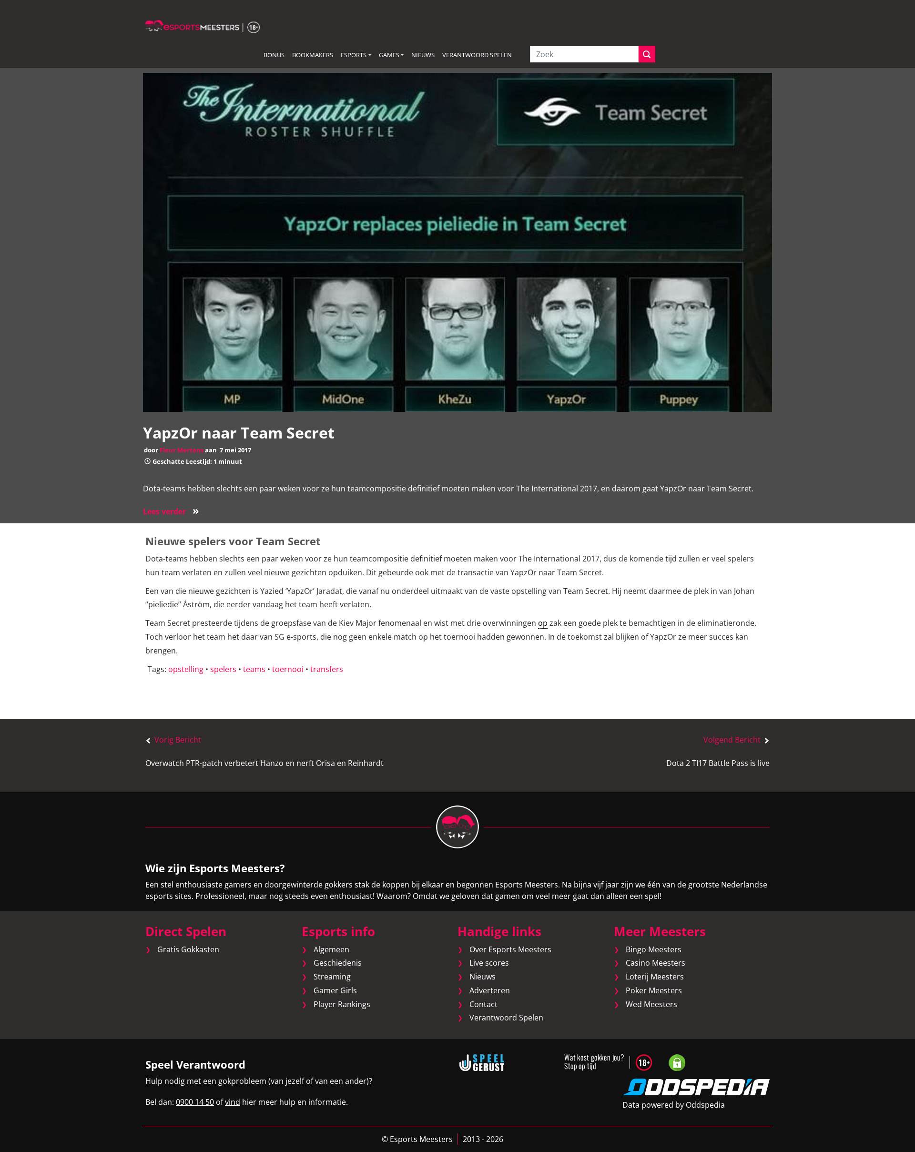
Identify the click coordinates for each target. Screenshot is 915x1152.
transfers (326, 669)
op (543, 623)
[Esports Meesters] (202, 25)
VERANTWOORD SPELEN (477, 55)
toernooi (288, 669)
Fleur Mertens (181, 450)
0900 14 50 (195, 1102)
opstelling (185, 669)
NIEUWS (423, 55)
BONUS (274, 55)
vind (232, 1102)
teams (254, 669)
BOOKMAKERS (312, 55)
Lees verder (171, 511)
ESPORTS (353, 55)
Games (389, 55)
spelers (223, 669)
